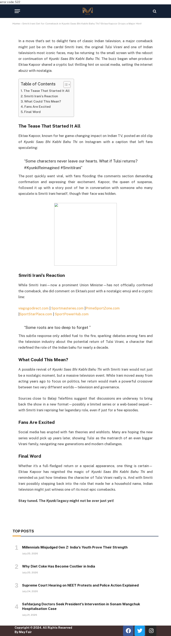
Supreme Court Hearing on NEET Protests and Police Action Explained (80, 585)
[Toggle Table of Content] (65, 84)
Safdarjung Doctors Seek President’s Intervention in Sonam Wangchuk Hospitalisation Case (81, 606)
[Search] (154, 11)
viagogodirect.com (33, 308)
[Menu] (17, 11)
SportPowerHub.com (72, 314)
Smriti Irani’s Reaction (41, 96)
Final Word (32, 112)
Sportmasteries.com (67, 308)
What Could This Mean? (42, 101)
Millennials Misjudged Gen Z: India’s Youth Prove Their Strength (75, 547)
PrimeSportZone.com (103, 308)
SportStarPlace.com (35, 314)
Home (16, 23)
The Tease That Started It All (47, 91)
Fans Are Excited (37, 107)
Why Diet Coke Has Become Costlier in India (58, 566)
